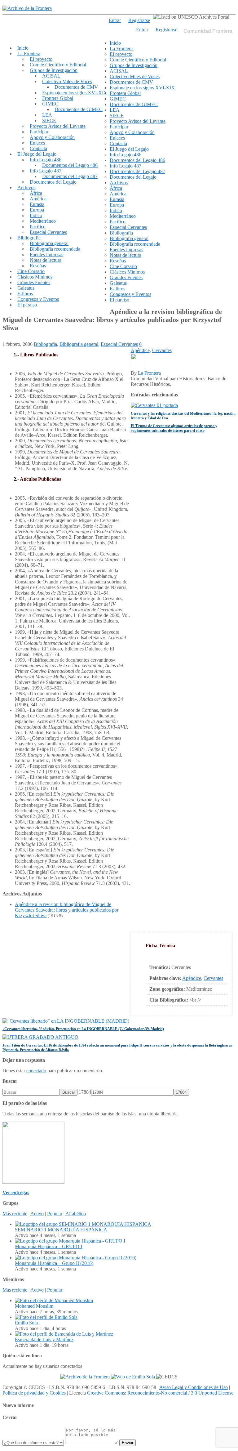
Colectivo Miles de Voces (67, 81)
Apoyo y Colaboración (52, 137)
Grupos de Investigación (53, 70)
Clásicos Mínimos (34, 276)
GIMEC (50, 103)
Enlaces (37, 142)
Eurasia (37, 204)
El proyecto (41, 59)
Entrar (142, 29)
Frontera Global (57, 98)
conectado (36, 1070)
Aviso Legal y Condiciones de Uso (193, 1387)
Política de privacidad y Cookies (34, 1392)
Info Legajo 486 (45, 159)
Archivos (26, 187)
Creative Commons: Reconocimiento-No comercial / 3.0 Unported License (160, 1392)
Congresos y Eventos (38, 299)
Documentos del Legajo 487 (70, 176)
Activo (37, 1213)
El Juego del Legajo (36, 154)
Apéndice (191, 978)
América (38, 198)
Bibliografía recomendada (55, 249)
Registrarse (166, 29)
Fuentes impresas (46, 254)
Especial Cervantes (48, 232)
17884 (85, 1092)
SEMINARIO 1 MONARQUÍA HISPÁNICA (61, 1229)
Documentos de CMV (76, 87)
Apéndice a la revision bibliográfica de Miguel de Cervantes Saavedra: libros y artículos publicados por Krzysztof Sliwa (66, 910)
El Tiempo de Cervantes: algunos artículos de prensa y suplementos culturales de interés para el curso (174, 428)
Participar (39, 131)
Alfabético (75, 1213)
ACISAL (51, 75)
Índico (36, 215)
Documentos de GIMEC (79, 109)
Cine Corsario (31, 271)
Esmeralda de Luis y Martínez (44, 1339)
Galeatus (25, 288)
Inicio (23, 48)
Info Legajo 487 (45, 170)
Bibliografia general (49, 243)
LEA (47, 115)
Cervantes (213, 978)
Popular (54, 1213)
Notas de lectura (45, 260)
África (36, 193)
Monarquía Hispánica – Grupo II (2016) (54, 1263)
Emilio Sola (26, 1322)
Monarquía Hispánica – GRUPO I (48, 1246)
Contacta (38, 148)
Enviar (127, 1442)
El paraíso (27, 304)
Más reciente (14, 1213)
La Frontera (28, 53)
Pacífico (38, 226)
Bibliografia (29, 237)
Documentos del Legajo (53, 182)
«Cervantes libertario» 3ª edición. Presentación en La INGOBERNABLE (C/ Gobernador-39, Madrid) (83, 1029)
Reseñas (38, 265)
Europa (37, 209)
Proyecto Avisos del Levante (58, 126)
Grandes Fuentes (33, 282)
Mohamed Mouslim (34, 1306)
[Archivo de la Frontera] (27, 8)
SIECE (49, 120)
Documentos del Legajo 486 (70, 165)
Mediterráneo (43, 221)
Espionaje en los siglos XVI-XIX (74, 92)
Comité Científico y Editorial (58, 64)
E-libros (25, 293)
